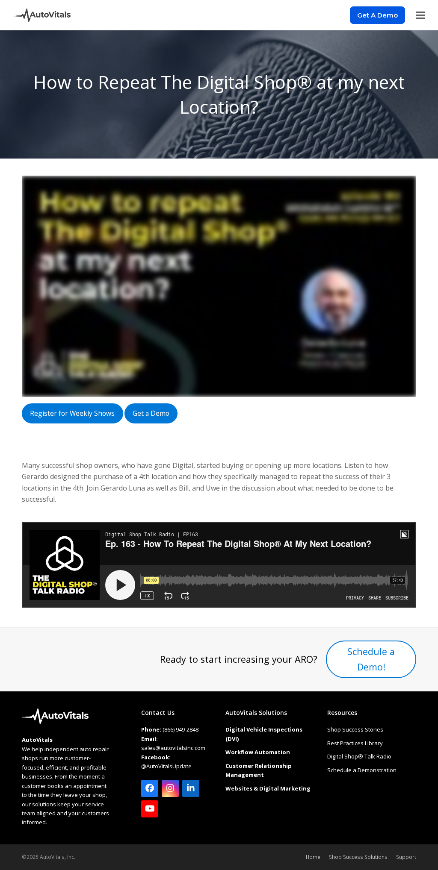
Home (313, 857)
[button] (420, 15)
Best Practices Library (355, 743)
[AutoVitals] (55, 722)
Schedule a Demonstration (362, 770)
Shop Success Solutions (358, 857)
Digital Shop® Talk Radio (359, 756)
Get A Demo (377, 15)
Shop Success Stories (355, 729)
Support (406, 857)
